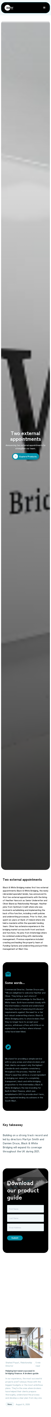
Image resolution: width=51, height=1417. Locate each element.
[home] (8, 8)
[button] (44, 7)
